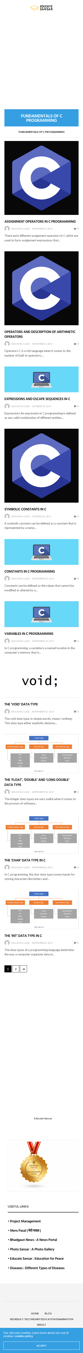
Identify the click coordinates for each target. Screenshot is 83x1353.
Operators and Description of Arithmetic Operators (39, 334)
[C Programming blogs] (34, 1165)
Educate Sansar (43, 1118)
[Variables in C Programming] (41, 614)
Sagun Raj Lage (20, 228)
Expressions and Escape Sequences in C (37, 398)
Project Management (25, 1221)
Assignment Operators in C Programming (40, 221)
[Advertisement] (41, 59)
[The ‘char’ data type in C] (41, 833)
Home (35, 1313)
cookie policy (24, 1336)
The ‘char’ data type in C (24, 860)
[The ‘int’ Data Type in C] (41, 909)
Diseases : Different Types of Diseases (37, 1267)
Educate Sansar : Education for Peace (37, 1258)
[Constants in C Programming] (41, 552)
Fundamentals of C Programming (42, 131)
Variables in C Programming (28, 633)
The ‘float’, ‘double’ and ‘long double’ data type (36, 782)
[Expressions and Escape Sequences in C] (41, 379)
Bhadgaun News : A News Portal (33, 1239)
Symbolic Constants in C (25, 509)
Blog (48, 1313)
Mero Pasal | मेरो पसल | (25, 1230)
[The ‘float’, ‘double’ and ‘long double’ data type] (41, 753)
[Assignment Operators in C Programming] (41, 178)
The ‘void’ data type (21, 704)
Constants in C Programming (29, 571)
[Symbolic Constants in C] (41, 466)
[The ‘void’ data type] (41, 680)
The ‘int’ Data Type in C (23, 935)
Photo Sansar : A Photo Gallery (32, 1249)
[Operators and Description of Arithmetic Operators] (41, 288)
